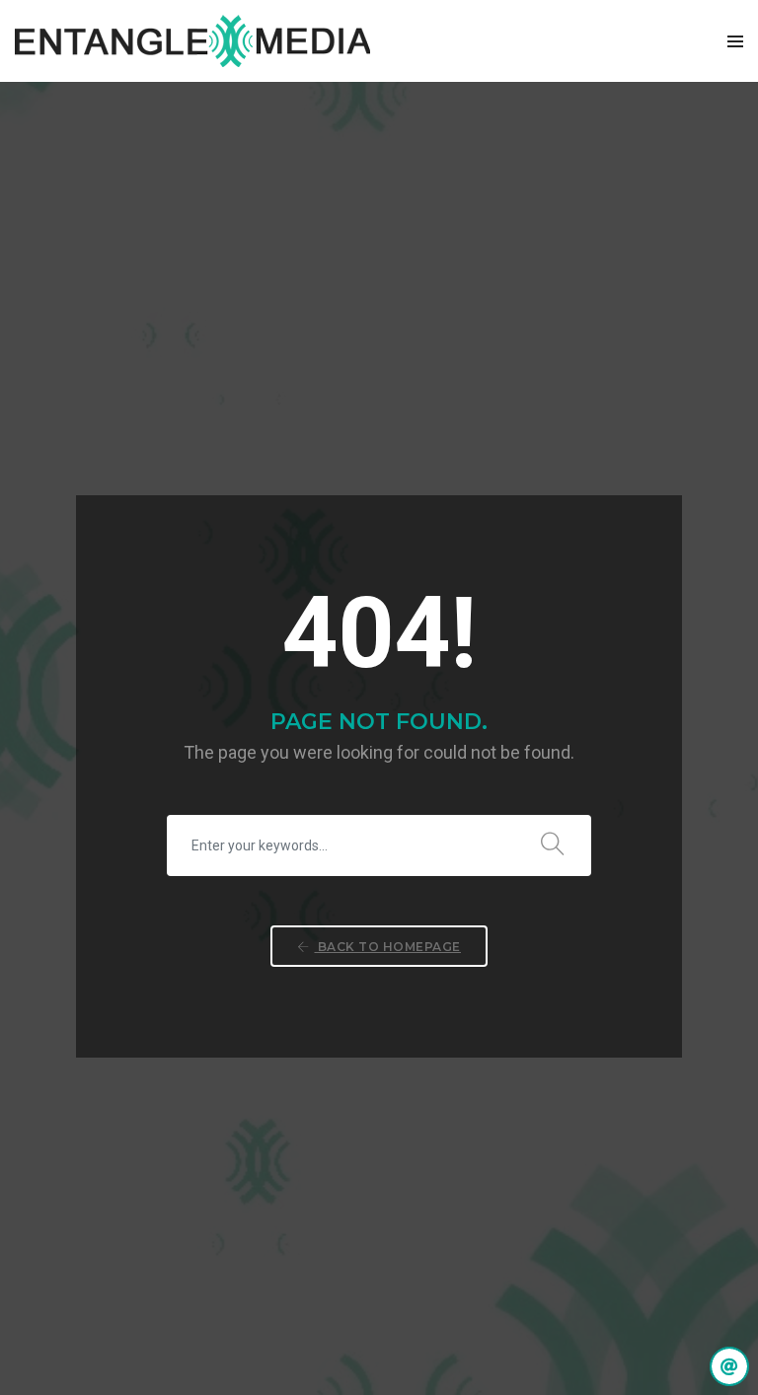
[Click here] (729, 1366)
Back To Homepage (387, 946)
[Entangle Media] (192, 41)
